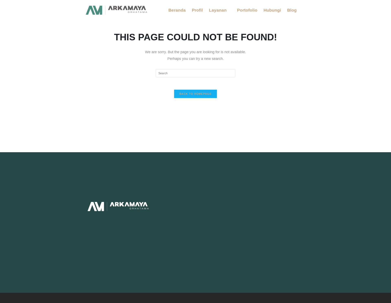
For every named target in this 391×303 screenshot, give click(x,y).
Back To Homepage (195, 93)
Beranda (177, 10)
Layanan (218, 10)
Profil (197, 10)
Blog (292, 10)
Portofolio (247, 10)
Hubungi (272, 10)
